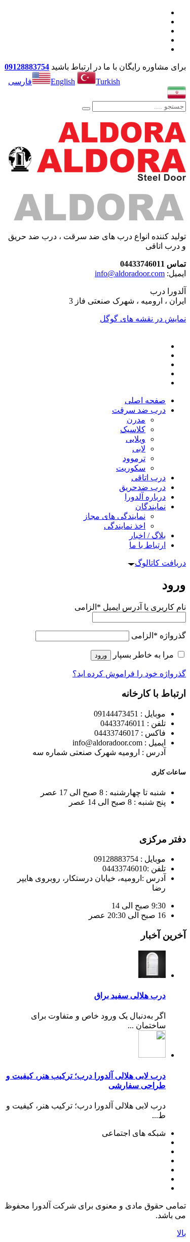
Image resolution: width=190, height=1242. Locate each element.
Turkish (108, 81)
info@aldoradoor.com (130, 273)
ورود (101, 655)
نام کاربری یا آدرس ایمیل (130, 607)
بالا (181, 1233)
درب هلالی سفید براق (130, 995)
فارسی (20, 81)
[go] (86, 108)
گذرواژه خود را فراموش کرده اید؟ (129, 673)
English (63, 81)
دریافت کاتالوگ (160, 563)
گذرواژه (158, 635)
